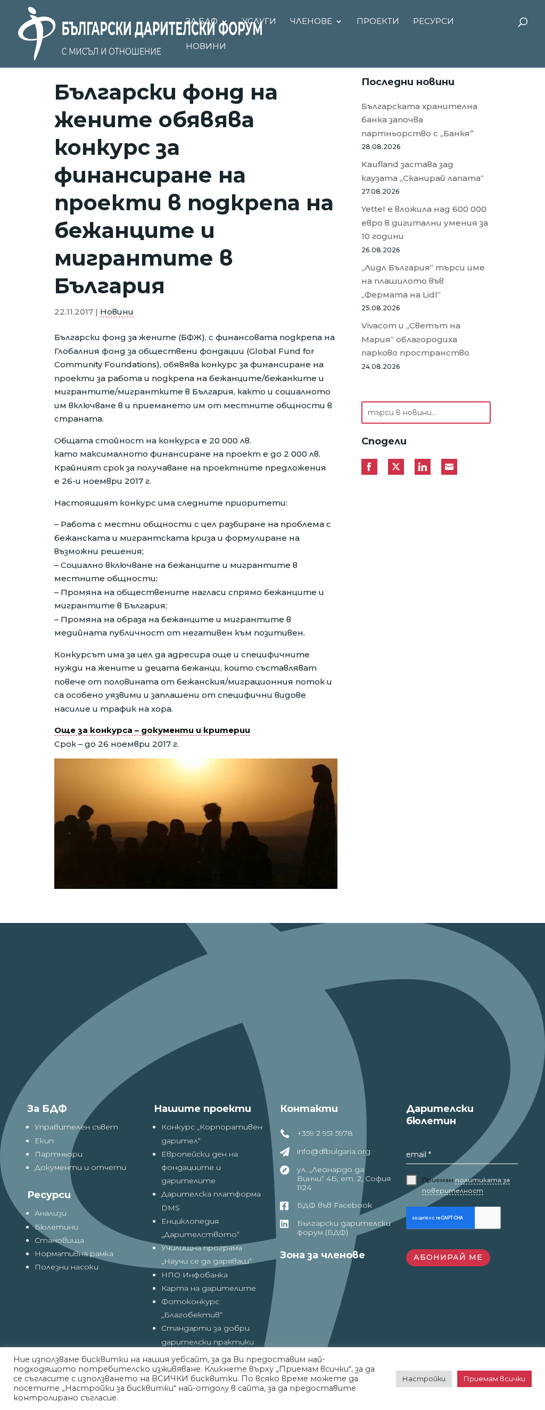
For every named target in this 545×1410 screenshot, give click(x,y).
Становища (59, 1240)
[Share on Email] (449, 467)
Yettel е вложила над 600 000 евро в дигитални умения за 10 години (424, 222)
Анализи (51, 1213)
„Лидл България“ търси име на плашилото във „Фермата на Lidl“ (423, 281)
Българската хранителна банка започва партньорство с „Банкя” (419, 119)
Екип (44, 1140)
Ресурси (433, 22)
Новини (206, 47)
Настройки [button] (423, 1378)
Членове (311, 22)
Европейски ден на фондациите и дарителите (199, 1167)
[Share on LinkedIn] (423, 467)
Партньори (58, 1154)
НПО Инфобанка (194, 1275)
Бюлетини (56, 1227)
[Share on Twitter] (396, 467)
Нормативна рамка (74, 1253)
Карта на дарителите (208, 1288)
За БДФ (202, 22)
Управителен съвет (76, 1127)
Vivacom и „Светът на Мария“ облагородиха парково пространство (415, 339)
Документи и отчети (80, 1167)
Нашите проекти (202, 1109)
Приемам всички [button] (494, 1378)
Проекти (378, 22)
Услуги (259, 22)
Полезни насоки (66, 1267)
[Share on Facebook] (369, 467)
